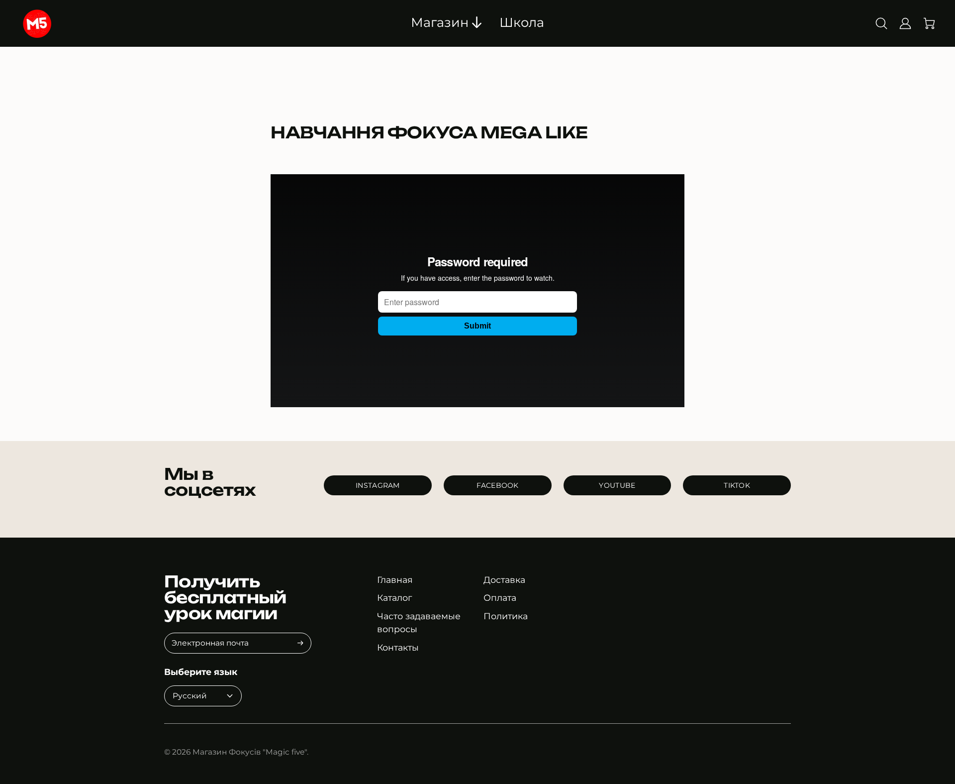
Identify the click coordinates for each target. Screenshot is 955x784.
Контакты (398, 647)
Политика (505, 616)
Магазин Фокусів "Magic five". (250, 752)
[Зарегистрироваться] (300, 643)
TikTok (737, 485)
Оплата (499, 597)
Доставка (504, 579)
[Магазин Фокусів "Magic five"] (91, 23)
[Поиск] (881, 23)
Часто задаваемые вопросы (419, 622)
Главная (395, 579)
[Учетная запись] (905, 23)
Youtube (617, 485)
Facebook (498, 485)
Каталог (394, 597)
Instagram (378, 485)
